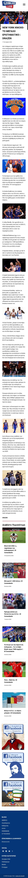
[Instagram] (6, 851)
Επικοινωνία (5, 841)
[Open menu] (24, 4)
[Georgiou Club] (9, 4)
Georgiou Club (6, 859)
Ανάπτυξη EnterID (20, 876)
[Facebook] (3, 851)
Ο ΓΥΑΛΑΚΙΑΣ (6, 834)
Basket (4, 864)
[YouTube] (9, 851)
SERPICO (4, 820)
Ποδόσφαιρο (5, 862)
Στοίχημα (4, 867)
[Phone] (12, 851)
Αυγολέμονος (6, 823)
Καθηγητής (5, 825)
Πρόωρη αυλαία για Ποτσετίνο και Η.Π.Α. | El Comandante (12, 614)
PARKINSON (5, 831)
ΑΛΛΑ (3, 828)
